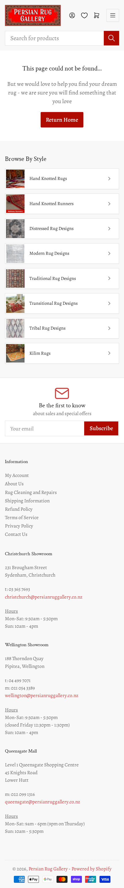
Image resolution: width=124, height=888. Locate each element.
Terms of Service (22, 517)
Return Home (62, 120)
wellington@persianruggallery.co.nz (41, 695)
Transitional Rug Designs (53, 303)
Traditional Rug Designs (52, 278)
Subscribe (101, 428)
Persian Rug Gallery (48, 868)
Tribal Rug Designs (47, 328)
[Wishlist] (84, 15)
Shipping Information (27, 500)
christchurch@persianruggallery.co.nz (43, 596)
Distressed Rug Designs (51, 228)
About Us (14, 483)
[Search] (111, 38)
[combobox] (62, 38)
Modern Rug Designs (49, 253)
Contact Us (16, 534)
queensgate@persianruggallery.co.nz (42, 801)
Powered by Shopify (92, 868)
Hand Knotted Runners (51, 203)
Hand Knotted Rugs (48, 178)
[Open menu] (112, 15)
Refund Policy (19, 509)
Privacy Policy (19, 525)
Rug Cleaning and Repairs (31, 492)
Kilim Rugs (39, 353)
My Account (17, 475)
